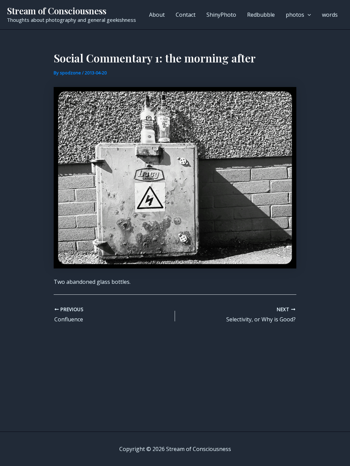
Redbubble (261, 14)
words (330, 14)
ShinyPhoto (221, 14)
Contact (186, 14)
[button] (307, 14)
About (157, 14)
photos (295, 14)
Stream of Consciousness (56, 11)
